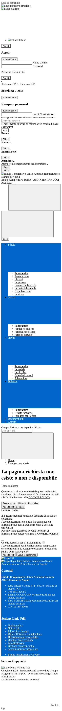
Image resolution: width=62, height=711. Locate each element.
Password (38, 66)
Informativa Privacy (18, 631)
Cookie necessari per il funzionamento (21, 542)
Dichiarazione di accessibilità (23, 637)
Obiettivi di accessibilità (20, 640)
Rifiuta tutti (28, 503)
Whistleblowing (16, 643)
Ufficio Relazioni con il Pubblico (25, 634)
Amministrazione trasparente (23, 649)
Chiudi (6, 139)
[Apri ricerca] (34, 197)
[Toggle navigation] (27, 224)
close (5, 239)
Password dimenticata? (13, 72)
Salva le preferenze (27, 555)
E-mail (36, 114)
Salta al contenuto (10, 2)
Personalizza (9, 503)
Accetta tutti (13, 507)
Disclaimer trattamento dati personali (20, 679)
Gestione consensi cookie (21, 646)
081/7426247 (19, 591)
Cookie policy (15, 625)
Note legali (13, 628)
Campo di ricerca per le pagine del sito (21, 427)
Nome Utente (40, 62)
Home (11, 460)
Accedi (6, 46)
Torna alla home (9, 485)
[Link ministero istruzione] (16, 5)
